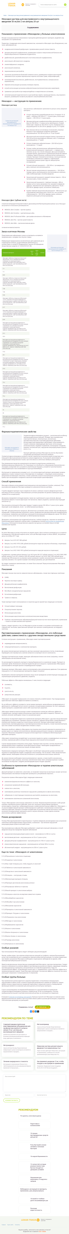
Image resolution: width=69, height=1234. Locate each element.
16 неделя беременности (39, 1156)
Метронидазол (8, 1045)
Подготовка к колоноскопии (35, 1124)
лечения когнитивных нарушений (20, 997)
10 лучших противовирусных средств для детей (39, 1135)
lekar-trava (16, 5)
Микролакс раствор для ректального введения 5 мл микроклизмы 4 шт (50, 1047)
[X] (38, 1011)
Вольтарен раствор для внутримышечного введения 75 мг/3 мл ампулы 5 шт (57, 249)
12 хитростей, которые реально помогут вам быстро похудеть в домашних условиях (38, 1166)
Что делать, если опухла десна (30, 1116)
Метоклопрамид (43, 1024)
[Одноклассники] (33, 1011)
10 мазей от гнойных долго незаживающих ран (39, 1199)
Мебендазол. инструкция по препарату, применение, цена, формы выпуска (33, 1190)
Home (5, 15)
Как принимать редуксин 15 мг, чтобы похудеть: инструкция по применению (50, 1062)
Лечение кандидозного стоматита (15, 1061)
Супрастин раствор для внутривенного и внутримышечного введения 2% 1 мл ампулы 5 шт (12, 123)
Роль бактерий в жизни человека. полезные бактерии (38, 1146)
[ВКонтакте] (31, 1011)
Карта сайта (10, 1224)
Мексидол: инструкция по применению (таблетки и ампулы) (12, 449)
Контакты (17, 1224)
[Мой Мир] (36, 1011)
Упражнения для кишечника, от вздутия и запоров (38, 1179)
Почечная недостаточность (36, 1209)
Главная (4, 1224)
